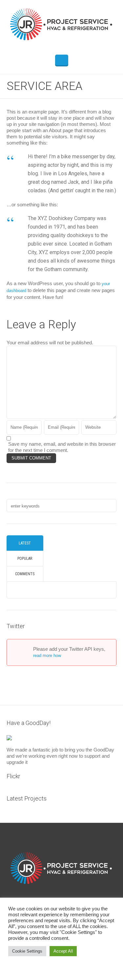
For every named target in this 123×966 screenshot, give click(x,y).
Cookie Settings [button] (27, 951)
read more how (47, 655)
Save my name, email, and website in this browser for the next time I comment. (62, 447)
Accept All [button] (63, 951)
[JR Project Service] (61, 24)
